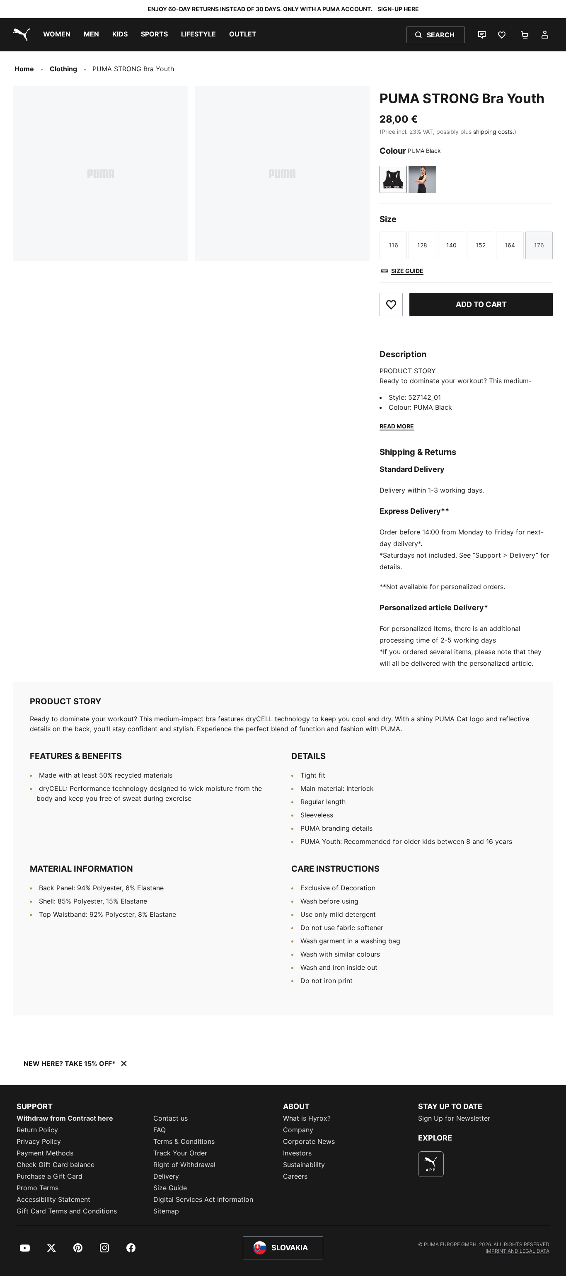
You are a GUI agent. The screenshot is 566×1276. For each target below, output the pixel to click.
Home (24, 69)
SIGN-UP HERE (398, 8)
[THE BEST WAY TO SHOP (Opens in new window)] (431, 1164)
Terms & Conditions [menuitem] (184, 1141)
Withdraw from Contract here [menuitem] (65, 1118)
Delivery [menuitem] (166, 1176)
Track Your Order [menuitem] (180, 1153)
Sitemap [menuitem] (166, 1211)
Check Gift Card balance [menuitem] (55, 1164)
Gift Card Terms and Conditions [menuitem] (67, 1211)
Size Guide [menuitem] (170, 1188)
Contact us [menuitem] (170, 1118)
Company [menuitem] (298, 1130)
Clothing (63, 69)
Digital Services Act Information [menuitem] (203, 1199)
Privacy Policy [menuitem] (39, 1141)
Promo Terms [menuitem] (37, 1188)
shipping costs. (493, 131)
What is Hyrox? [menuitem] (307, 1118)
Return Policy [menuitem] (37, 1130)
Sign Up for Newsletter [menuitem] (454, 1118)
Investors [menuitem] (297, 1153)
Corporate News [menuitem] (309, 1141)
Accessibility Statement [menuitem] (53, 1199)
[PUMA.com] (20, 35)
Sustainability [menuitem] (304, 1164)
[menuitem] (56, 35)
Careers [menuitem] (295, 1176)
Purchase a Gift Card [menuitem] (49, 1176)
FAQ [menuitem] (159, 1130)
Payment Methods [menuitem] (45, 1153)
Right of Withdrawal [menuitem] (184, 1164)
